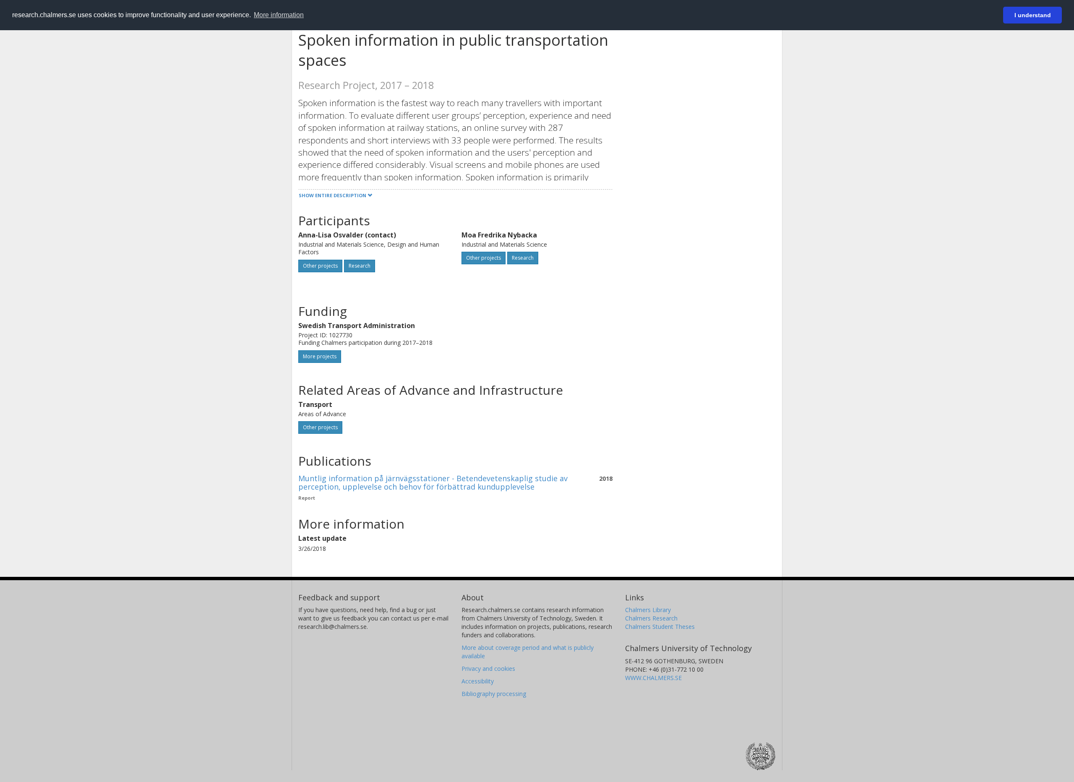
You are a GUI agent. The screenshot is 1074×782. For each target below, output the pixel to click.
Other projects (320, 265)
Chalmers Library (648, 610)
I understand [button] (1032, 15)
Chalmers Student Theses (660, 627)
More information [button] (279, 14)
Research (359, 265)
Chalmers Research (651, 618)
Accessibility (477, 681)
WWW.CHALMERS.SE (653, 678)
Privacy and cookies (488, 669)
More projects (319, 356)
